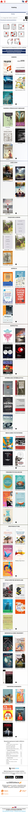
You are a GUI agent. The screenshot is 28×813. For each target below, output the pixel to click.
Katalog (13, 13)
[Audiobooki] (21, 29)
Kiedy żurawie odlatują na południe (11, 761)
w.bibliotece (6, 786)
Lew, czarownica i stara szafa (10, 745)
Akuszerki (7, 763)
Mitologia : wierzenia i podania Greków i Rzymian (13, 744)
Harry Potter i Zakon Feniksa (10, 747)
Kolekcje (14, 20)
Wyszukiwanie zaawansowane (6, 20)
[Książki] (6, 29)
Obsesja (7, 762)
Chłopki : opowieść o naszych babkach (12, 759)
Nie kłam (7, 760)
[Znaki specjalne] (27, 20)
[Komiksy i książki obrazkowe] (14, 37)
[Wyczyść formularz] (24, 20)
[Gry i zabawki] (17, 44)
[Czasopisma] (6, 37)
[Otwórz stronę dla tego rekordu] (8, 67)
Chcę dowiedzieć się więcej (8, 811)
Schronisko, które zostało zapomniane (12, 756)
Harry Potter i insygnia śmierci (10, 746)
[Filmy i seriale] (21, 37)
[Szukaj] (26, 18)
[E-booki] (14, 29)
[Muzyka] (10, 44)
